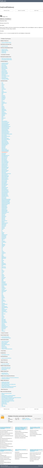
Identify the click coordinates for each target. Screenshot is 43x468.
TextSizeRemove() (4, 309)
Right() (3, 280)
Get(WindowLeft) (4, 205)
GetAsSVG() (3, 217)
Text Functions (4, 74)
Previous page (6, 10)
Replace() (3, 278)
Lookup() (3, 251)
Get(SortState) (4, 186)
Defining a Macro (18, 431)
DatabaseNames (4, 92)
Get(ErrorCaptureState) (5, 142)
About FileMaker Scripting (5, 354)
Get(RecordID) (4, 172)
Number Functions (4, 71)
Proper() (3, 272)
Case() (3, 85)
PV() (2, 273)
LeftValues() (3, 244)
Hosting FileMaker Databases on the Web (8, 400)
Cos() (2, 90)
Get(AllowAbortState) (5, 129)
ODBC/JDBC (3, 406)
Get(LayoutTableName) (5, 161)
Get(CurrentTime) (4, 137)
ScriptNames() (4, 288)
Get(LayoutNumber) (5, 160)
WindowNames (4, 327)
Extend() (3, 106)
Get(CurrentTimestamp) (5, 138)
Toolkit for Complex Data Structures (7, 348)
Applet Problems (33, 435)
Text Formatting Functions (5, 75)
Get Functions (4, 69)
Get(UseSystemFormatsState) (6, 199)
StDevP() (3, 296)
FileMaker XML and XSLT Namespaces (7, 387)
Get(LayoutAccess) (4, 157)
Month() (3, 262)
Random (3, 276)
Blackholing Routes (18, 456)
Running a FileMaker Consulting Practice (8, 398)
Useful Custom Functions (5, 341)
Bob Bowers (29, 419)
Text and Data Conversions (6, 344)
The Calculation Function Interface (7, 59)
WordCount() (3, 328)
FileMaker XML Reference (5, 382)
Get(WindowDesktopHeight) (6, 202)
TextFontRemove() (4, 306)
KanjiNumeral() (4, 237)
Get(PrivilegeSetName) (5, 170)
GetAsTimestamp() (4, 220)
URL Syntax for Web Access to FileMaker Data (9, 384)
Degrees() (3, 99)
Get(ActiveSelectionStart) (5, 128)
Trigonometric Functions (5, 79)
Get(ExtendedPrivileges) (5, 143)
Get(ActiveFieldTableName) (6, 124)
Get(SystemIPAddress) (5, 189)
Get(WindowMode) (4, 206)
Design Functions (4, 66)
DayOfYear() (3, 98)
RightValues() (4, 281)
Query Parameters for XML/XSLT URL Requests (9, 386)
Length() (3, 246)
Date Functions (4, 65)
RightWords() (4, 282)
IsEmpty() (3, 232)
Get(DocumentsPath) (5, 141)
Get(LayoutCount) (4, 158)
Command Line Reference (6, 378)
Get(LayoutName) (4, 159)
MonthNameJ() (4, 264)
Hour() (2, 229)
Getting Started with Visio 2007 (35, 452)
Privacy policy (40, 465)
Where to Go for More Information (7, 393)
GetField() (3, 221)
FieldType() (3, 115)
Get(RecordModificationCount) (6, 173)
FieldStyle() (3, 114)
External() (3, 107)
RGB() (2, 279)
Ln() (2, 249)
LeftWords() (3, 245)
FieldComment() (4, 110)
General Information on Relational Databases (8, 395)
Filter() (2, 116)
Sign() (2, 292)
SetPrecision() (4, 291)
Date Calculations (4, 343)
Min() (2, 259)
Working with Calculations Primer (7, 58)
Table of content (21, 10)
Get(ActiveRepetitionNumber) (6, 126)
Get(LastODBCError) (5, 156)
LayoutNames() (4, 242)
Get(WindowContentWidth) (6, 201)
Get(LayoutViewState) (5, 162)
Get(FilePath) (4, 146)
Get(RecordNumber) (5, 174)
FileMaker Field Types (5, 50)
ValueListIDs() (4, 320)
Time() (2, 312)
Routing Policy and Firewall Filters (21, 457)
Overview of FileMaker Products (6, 42)
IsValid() (3, 233)
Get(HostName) (4, 153)
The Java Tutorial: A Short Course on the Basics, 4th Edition (35, 428)
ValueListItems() (4, 321)
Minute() (3, 260)
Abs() (2, 82)
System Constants (4, 347)
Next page (36, 10)
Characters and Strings (34, 430)
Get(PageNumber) (4, 166)
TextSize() (3, 308)
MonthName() (4, 263)
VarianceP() (3, 324)
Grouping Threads (33, 431)
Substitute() (3, 297)
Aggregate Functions (5, 64)
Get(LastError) (4, 154)
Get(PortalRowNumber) (5, 167)
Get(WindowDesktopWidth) (6, 203)
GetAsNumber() (4, 216)
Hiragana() (3, 228)
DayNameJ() (3, 96)
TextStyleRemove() (4, 311)
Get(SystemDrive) (4, 188)
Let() (2, 247)
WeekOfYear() (4, 325)
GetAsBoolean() (4, 213)
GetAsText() (3, 218)
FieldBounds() (4, 109)
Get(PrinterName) (4, 169)
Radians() (3, 275)
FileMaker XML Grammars (5, 385)
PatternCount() (4, 267)
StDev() (3, 295)
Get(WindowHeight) (5, 204)
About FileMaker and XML (5, 383)
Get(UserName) (4, 198)
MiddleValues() (4, 257)
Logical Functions (4, 70)
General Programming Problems (36, 434)
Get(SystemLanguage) (5, 190)
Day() (2, 94)
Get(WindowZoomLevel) (5, 212)
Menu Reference (4, 369)
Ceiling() (3, 86)
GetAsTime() (3, 219)
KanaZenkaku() (4, 236)
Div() (2, 100)
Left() (2, 243)
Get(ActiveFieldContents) (5, 122)
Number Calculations (5, 342)
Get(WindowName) (4, 207)
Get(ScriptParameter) (5, 184)
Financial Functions (4, 68)
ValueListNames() (4, 322)
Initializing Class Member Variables (21, 436)
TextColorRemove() (4, 304)
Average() (3, 84)
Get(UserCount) (4, 197)
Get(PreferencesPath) (5, 168)
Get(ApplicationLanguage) (6, 131)
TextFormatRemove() (5, 307)
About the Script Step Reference (6, 358)
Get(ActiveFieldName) (5, 123)
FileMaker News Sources (5, 401)
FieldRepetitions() (4, 113)
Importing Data (4, 51)
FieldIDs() (3, 111)
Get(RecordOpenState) (5, 176)
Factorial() (3, 108)
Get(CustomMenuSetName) (6, 139)
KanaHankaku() (4, 235)
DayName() (3, 95)
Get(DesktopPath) (4, 140)
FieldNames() (4, 112)
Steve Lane (24, 419)
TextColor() (3, 303)
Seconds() (3, 289)
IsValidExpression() (4, 234)
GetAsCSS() (3, 214)
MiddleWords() (4, 258)
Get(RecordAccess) (4, 171)
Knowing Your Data (4, 49)
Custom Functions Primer (5, 336)
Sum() (2, 298)
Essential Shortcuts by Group (6, 368)
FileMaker (3, 394)
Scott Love (27, 418)
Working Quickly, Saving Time (6, 367)
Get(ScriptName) (4, 183)
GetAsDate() (3, 215)
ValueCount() (4, 319)
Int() (2, 231)
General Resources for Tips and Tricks (7, 399)
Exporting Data (4, 52)
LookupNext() (4, 252)
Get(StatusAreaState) (5, 187)
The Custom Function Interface (6, 337)
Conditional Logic (3, 455)
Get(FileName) (4, 145)
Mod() (2, 261)
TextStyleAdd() (4, 310)
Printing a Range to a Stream (20, 435)
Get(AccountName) (4, 121)
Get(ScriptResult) (4, 185)
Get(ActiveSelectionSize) (5, 127)
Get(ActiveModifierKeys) (5, 125)
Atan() (2, 83)
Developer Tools (4, 346)
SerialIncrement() (4, 290)
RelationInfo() (4, 277)
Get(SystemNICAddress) (5, 191)
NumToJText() (4, 266)
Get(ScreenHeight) (4, 181)
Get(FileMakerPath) (4, 144)
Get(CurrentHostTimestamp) (6, 136)
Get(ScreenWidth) (4, 182)
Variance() (3, 323)
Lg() (2, 248)
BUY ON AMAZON (38, 418)
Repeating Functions (5, 72)
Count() (3, 91)
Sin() (2, 293)
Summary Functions (5, 73)
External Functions (4, 67)
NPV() (2, 265)
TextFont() (3, 305)
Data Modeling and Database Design (7, 396)
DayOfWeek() (4, 97)
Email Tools (3, 345)
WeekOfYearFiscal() (5, 326)
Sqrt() (2, 294)
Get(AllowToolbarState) (5, 130)
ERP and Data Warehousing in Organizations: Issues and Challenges (5, 428)
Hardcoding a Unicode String (20, 437)
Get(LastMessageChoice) (5, 155)
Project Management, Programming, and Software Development (11, 397)
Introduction (17, 452)
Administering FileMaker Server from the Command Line (10, 377)
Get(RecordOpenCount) (5, 175)
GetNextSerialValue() (5, 222)
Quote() (3, 274)
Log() (2, 250)
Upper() (3, 318)
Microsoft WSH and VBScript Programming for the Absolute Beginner (6, 450)
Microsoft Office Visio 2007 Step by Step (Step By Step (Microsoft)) (36, 450)
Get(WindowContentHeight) (6, 200)
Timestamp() (3, 313)
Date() (2, 93)
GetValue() (3, 227)
